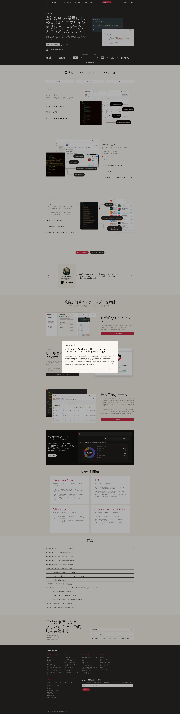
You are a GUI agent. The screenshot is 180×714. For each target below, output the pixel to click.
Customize (90, 369)
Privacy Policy (100, 363)
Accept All (107, 369)
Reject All (72, 369)
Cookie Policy (91, 363)
